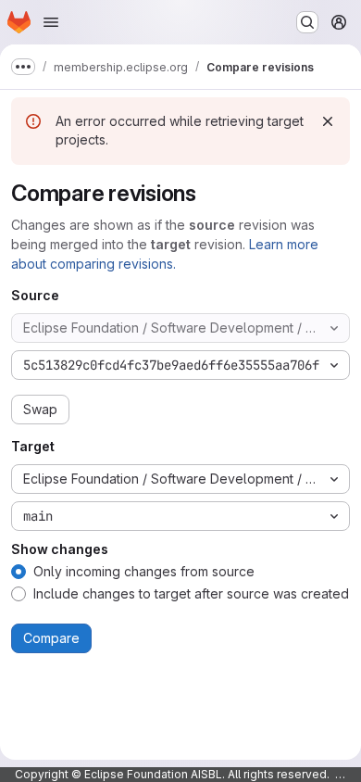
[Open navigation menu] (51, 22)
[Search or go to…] (307, 22)
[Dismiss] (328, 121)
